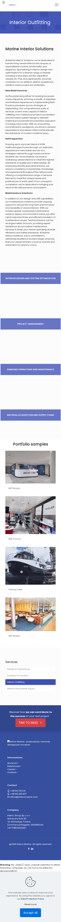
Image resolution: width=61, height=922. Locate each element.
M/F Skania (14, 488)
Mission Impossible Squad (21, 688)
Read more (31, 904)
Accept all (30, 913)
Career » (11, 769)
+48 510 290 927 (18, 793)
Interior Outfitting (16, 682)
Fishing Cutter (16, 589)
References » (14, 766)
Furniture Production (17, 675)
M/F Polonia (15, 538)
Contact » (12, 772)
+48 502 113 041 (18, 790)
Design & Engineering (18, 669)
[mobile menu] (56, 5)
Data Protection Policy (32, 898)
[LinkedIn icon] (32, 848)
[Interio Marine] (11, 5)
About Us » (12, 763)
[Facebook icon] (29, 848)
